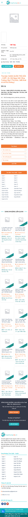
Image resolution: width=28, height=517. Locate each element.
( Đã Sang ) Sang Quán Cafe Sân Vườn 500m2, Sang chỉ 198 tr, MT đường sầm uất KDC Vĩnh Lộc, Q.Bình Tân (7, 353)
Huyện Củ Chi (5, 199)
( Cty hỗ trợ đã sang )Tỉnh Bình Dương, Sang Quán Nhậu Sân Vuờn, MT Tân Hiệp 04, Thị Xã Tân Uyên (7, 383)
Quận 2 (15, 175)
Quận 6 (15, 180)
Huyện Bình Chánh (18, 194)
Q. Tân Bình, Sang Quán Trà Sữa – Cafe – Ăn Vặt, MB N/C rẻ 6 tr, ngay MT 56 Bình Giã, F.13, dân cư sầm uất (7, 230)
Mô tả (3, 86)
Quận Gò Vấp (5, 190)
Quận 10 (16, 184)
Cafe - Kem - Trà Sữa (15, 62)
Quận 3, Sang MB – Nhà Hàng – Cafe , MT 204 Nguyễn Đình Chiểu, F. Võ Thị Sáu (20, 291)
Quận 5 (3, 180)
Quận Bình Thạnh (18, 188)
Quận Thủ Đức (5, 194)
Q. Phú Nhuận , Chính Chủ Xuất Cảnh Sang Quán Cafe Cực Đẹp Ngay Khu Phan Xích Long (20, 230)
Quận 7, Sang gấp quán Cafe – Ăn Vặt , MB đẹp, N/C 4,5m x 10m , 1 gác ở (20, 321)
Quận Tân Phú (17, 192)
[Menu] (2, 2)
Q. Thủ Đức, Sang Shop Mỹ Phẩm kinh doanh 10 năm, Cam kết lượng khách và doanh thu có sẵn (20, 383)
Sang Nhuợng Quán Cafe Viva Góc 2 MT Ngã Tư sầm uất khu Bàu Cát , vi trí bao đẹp (20, 261)
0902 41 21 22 (6, 494)
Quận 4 (15, 178)
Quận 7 (3, 182)
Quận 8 (15, 182)
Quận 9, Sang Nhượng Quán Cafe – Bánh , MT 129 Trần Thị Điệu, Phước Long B (7, 321)
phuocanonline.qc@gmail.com (10, 491)
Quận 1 (3, 175)
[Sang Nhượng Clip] (14, 2)
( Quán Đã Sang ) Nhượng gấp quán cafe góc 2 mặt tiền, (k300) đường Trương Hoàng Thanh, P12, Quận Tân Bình (7, 293)
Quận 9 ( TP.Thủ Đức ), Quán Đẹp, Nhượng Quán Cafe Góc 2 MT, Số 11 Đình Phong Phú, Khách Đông (20, 352)
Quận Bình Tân (5, 188)
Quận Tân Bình (5, 192)
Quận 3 (3, 178)
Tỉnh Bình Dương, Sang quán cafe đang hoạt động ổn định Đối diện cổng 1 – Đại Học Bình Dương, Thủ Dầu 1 (7, 262)
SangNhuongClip (19, 511)
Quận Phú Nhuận (18, 190)
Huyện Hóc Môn (5, 196)
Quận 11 (4, 186)
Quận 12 (16, 186)
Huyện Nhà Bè (17, 196)
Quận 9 (3, 184)
